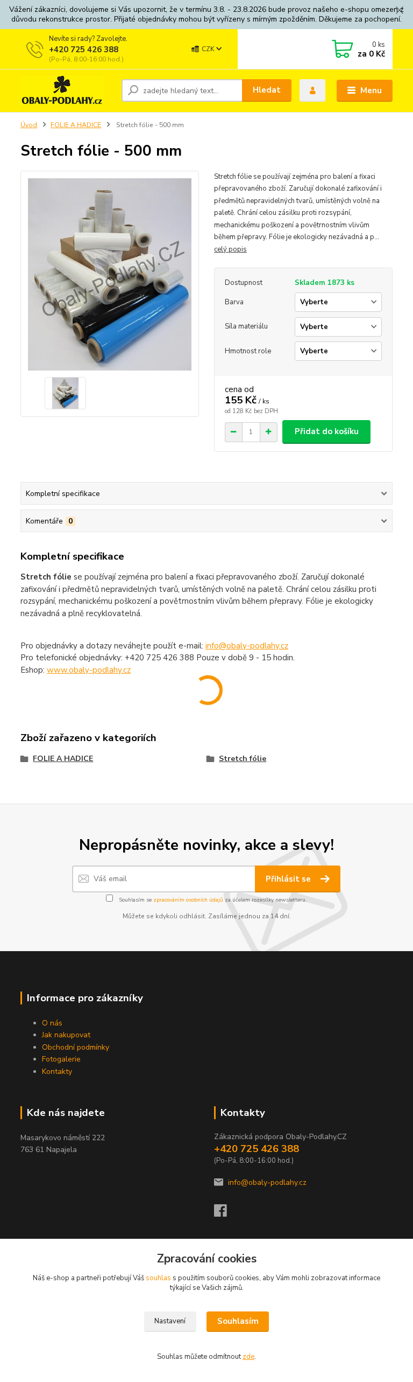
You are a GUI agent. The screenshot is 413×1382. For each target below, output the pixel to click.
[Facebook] (225, 1214)
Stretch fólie (242, 758)
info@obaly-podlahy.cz (246, 645)
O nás (52, 1023)
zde (248, 1357)
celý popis (230, 249)
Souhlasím (238, 1321)
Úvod (28, 125)
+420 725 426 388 (83, 49)
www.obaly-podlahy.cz (89, 670)
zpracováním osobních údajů (188, 900)
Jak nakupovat (66, 1035)
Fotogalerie (61, 1059)
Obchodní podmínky (75, 1047)
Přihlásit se (289, 879)
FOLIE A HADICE (76, 125)
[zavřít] (399, 11)
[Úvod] (66, 90)
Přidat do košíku (327, 431)
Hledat (267, 90)
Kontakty (57, 1071)
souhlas (158, 1278)
